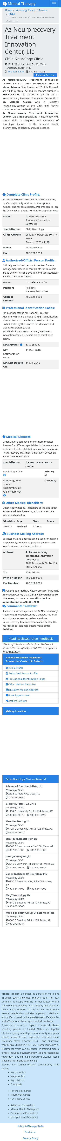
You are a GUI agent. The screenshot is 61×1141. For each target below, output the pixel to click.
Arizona (43, 10)
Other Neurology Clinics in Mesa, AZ (26, 779)
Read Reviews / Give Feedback (30, 638)
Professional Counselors (24, 1113)
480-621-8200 (15, 71)
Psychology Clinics (21, 1090)
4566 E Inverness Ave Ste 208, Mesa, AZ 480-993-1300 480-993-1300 (29, 844)
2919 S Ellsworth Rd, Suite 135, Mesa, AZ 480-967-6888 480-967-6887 (30, 862)
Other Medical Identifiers (22, 684)
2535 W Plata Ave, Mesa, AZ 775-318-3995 (24, 791)
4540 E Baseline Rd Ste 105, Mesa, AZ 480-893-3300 (28, 900)
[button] (21, 344)
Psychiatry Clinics (20, 1098)
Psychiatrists (18, 1080)
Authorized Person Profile (22, 673)
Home (8, 10)
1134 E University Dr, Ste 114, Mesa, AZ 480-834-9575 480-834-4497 (29, 809)
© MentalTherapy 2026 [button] (31, 1126)
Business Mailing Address (23, 689)
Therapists (16, 1084)
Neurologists (18, 1076)
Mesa (12, 13)
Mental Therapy (21, 3)
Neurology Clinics (25, 10)
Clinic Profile (16, 667)
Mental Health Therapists (25, 1109)
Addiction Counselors (22, 1105)
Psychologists (18, 1072)
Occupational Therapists (24, 1117)
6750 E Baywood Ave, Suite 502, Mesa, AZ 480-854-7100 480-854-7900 (29, 881)
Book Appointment (19, 695)
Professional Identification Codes (26, 678)
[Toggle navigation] (54, 3)
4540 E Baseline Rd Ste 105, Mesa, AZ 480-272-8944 (30, 918)
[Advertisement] (30, 160)
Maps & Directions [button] (46, 75)
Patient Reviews (18, 700)
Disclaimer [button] (30, 1132)
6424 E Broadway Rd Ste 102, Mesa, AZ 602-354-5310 (29, 827)
